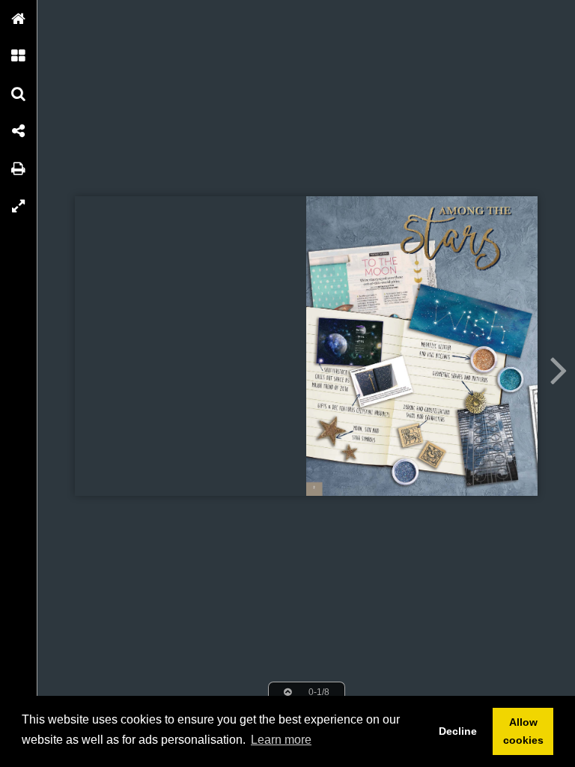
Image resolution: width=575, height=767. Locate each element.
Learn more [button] (281, 739)
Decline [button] (458, 731)
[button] (18, 18)
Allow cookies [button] (523, 731)
